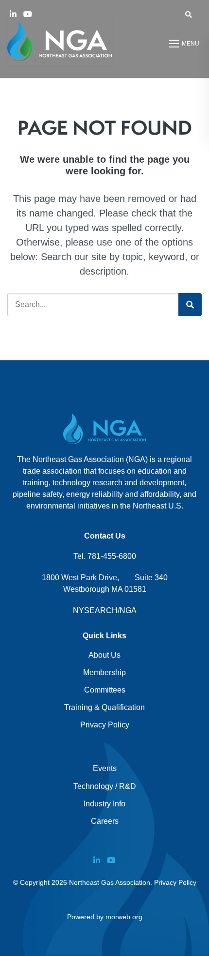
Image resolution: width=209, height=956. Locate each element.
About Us (104, 655)
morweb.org (123, 917)
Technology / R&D (104, 786)
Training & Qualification (104, 707)
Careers (105, 821)
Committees (104, 690)
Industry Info (104, 804)
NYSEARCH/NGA (105, 610)
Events (105, 768)
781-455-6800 (111, 556)
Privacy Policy (104, 725)
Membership (104, 672)
